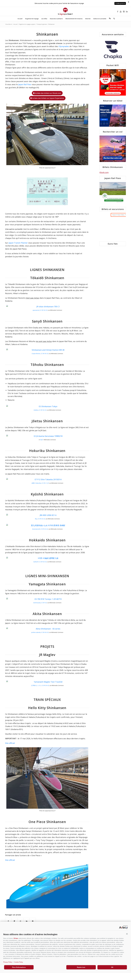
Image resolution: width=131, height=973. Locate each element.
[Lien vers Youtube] (120, 11)
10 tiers (16, 938)
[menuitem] (20, 18)
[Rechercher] (113, 18)
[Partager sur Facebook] (8, 921)
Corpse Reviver (36, 353)
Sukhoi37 (35, 562)
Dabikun (36, 410)
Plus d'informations (19, 967)
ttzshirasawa (37, 603)
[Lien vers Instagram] (123, 11)
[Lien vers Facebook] (117, 11)
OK (112, 967)
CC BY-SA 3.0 (43, 310)
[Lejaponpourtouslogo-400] (65, 11)
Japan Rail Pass (24, 84)
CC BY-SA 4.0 (44, 529)
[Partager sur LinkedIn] (27, 921)
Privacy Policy (7, 962)
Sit (6, 743)
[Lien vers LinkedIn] (126, 11)
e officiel (11, 743)
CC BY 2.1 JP (45, 483)
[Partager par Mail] (33, 921)
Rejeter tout (81, 967)
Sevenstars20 (36, 529)
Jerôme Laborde (35, 632)
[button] (127, 934)
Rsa (36, 519)
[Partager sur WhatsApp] (21, 921)
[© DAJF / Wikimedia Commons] (47, 436)
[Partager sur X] (14, 921)
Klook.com (104, 172)
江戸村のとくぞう (36, 685)
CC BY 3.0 (44, 603)
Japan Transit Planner (18, 243)
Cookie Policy (18, 962)
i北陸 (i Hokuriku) (36, 483)
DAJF (41, 440)
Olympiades (64, 46)
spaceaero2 (36, 310)
